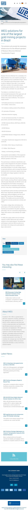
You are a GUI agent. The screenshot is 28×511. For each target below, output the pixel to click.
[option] (14, 289)
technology (6, 246)
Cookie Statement (17, 507)
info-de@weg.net (15, 480)
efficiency (14, 243)
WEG (3, 3)
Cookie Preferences (15, 503)
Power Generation (8, 252)
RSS (8, 508)
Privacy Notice (9, 507)
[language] (22, 3)
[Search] (20, 3)
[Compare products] (17, 3)
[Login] (14, 3)
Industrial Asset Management (11, 249)
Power (21, 243)
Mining (8, 243)
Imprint (3, 507)
